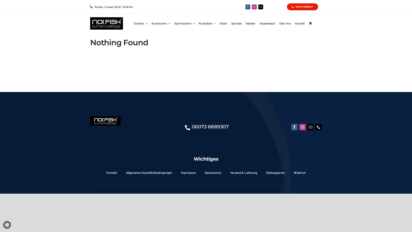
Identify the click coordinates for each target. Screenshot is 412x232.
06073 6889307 (210, 127)
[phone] (318, 127)
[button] (7, 225)
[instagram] (254, 7)
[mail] (260, 7)
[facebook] (247, 7)
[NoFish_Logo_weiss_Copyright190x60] (105, 117)
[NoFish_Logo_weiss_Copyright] (106, 18)
